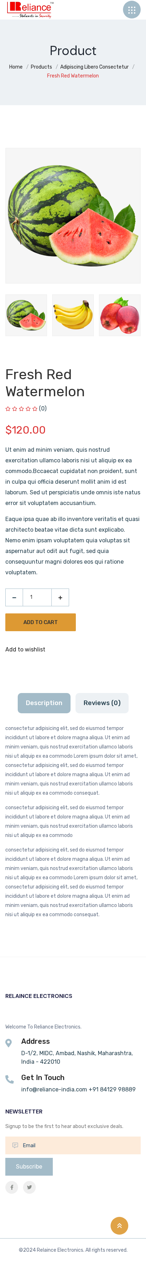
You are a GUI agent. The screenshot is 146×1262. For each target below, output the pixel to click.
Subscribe (29, 1166)
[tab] (26, 315)
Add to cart (40, 622)
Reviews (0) (102, 703)
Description (44, 703)
